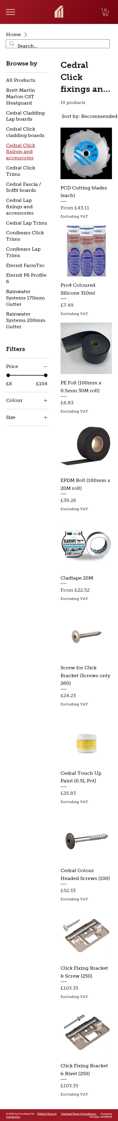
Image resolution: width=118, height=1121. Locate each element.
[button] (105, 12)
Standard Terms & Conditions (79, 1113)
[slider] (8, 375)
